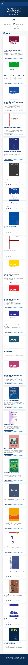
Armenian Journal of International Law (12, 570)
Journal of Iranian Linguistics (10, 250)
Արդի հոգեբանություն (9, 424)
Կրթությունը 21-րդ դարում (10, 448)
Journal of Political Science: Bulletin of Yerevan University (14, 177)
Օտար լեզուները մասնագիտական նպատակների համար (12, 642)
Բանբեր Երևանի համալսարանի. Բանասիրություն (12, 275)
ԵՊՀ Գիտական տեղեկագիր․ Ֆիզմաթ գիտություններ (13, 51)
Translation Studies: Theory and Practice (12, 127)
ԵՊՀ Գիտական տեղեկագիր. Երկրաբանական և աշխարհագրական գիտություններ (13, 102)
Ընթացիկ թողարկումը (18, 58)
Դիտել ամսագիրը (8, 58)
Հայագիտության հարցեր (10, 226)
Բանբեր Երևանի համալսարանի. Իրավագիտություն (12, 300)
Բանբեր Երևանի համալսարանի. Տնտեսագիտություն (12, 350)
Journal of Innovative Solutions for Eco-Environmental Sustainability (12, 473)
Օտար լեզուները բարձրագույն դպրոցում (14, 522)
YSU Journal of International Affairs (11, 400)
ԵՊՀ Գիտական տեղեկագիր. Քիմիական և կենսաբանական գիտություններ (14, 76)
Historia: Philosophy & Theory (10, 498)
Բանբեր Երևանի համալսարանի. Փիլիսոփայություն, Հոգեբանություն (12, 325)
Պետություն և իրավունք (9, 546)
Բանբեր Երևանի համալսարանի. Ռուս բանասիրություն (13, 376)
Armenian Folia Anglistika (9, 202)
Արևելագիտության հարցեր (10, 618)
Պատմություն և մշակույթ (10, 594)
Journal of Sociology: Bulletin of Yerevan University (12, 152)
